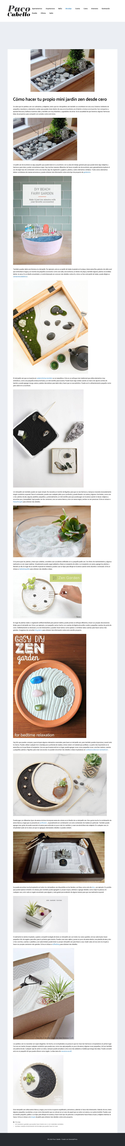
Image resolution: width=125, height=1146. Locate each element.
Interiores (94, 8)
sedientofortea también (44, 378)
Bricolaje (69, 8)
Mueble (34, 13)
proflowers (43, 823)
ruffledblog (56, 944)
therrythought (18, 501)
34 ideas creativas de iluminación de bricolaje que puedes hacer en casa (36, 1126)
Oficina (43, 13)
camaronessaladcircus (20, 276)
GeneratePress (73, 1139)
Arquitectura (50, 8)
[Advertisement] (62, 35)
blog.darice (38, 630)
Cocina (77, 8)
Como (86, 8)
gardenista (87, 172)
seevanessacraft (66, 1051)
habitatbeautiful (24, 569)
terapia (33, 1117)
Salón (51, 13)
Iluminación (106, 8)
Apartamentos (37, 8)
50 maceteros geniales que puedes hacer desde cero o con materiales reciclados (39, 1124)
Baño (60, 8)
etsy (93, 887)
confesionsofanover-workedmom (97, 749)
